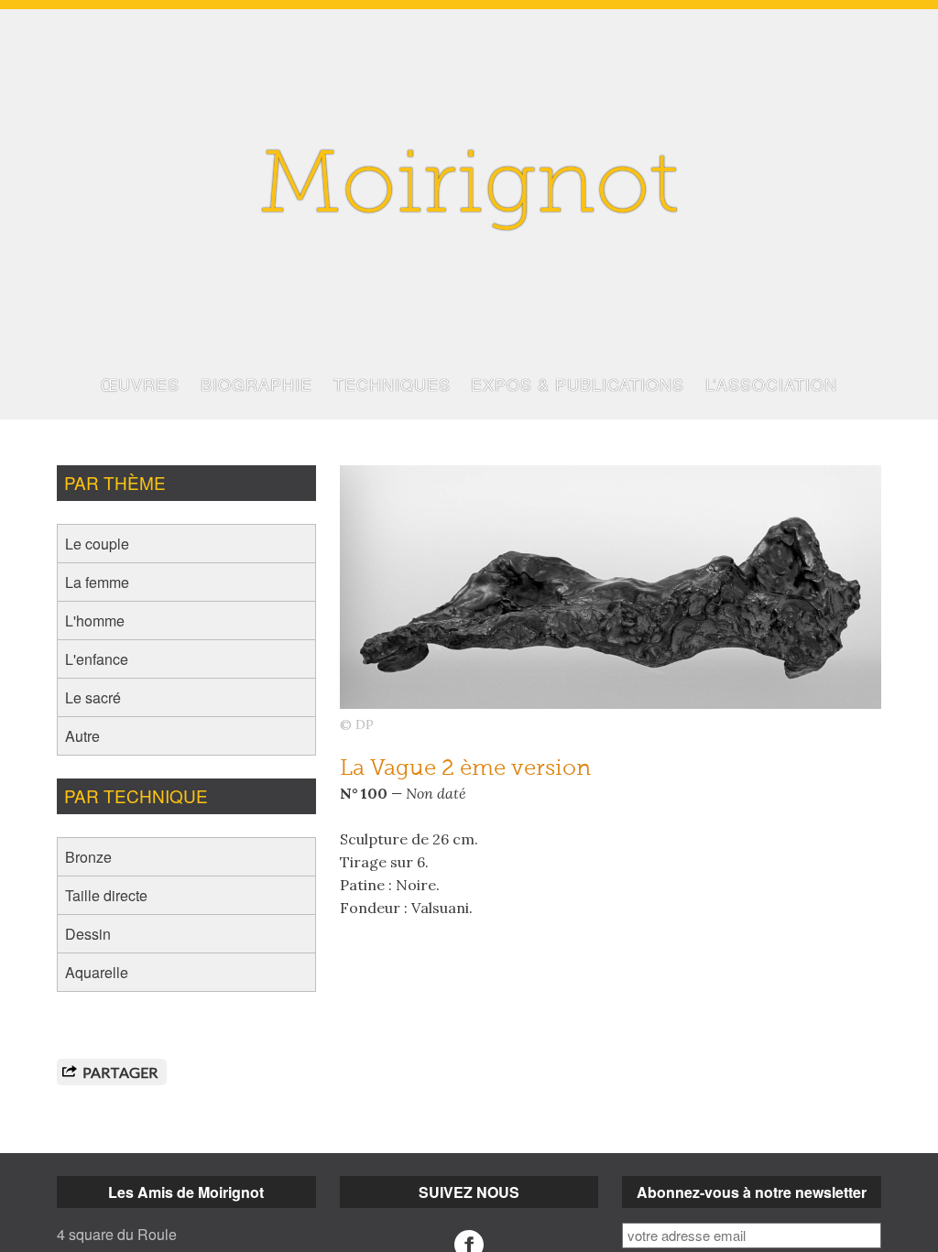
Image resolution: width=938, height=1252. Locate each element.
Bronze (88, 856)
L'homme (95, 620)
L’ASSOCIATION (771, 384)
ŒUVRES (140, 384)
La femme (97, 582)
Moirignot (469, 190)
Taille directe (106, 895)
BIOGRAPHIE (256, 384)
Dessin (88, 933)
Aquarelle (96, 972)
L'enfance (96, 659)
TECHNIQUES (392, 384)
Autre (82, 735)
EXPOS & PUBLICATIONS (577, 384)
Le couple (97, 543)
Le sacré (93, 697)
